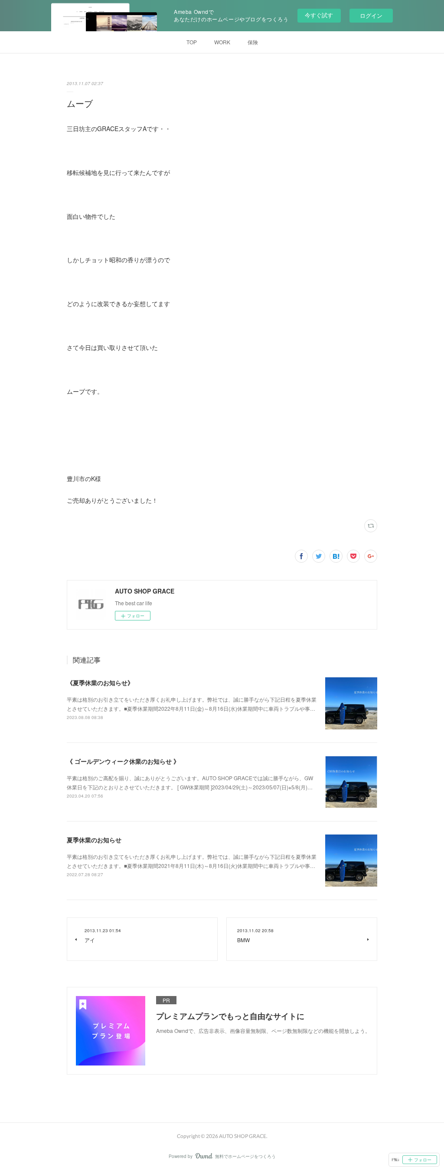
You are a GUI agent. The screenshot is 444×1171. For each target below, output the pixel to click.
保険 (253, 42)
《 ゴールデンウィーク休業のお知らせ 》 (123, 761)
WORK (222, 42)
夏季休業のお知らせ (94, 839)
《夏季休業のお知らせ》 (100, 682)
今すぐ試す (319, 15)
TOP (191, 42)
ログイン (371, 15)
